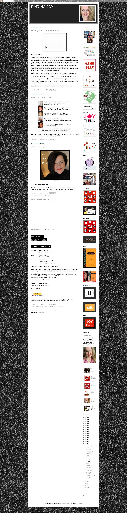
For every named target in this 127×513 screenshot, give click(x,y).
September (88, 451)
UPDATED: (37, 236)
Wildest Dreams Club (92, 370)
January (88, 467)
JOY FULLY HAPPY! (39, 147)
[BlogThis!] (51, 90)
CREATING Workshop (41, 199)
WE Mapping (92, 384)
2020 (86, 429)
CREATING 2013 (52, 57)
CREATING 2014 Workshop (38, 229)
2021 (86, 427)
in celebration (51, 274)
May (87, 459)
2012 (86, 481)
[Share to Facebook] (53, 90)
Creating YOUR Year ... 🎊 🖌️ (92, 408)
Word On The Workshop (42, 97)
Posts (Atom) (41, 312)
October (88, 449)
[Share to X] (52, 90)
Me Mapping (50, 306)
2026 (86, 417)
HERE (58, 135)
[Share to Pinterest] (55, 90)
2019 (86, 431)
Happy (45, 195)
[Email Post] (47, 89)
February (88, 465)
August (88, 453)
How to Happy (87, 335)
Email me (33, 279)
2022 (86, 425)
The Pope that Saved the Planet (92, 400)
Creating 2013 (41, 195)
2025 (86, 419)
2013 (36, 195)
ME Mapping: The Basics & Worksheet (93, 379)
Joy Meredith (51, 229)
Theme (48, 195)
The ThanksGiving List (93, 392)
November (88, 447)
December (88, 445)
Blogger (80, 503)
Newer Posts (34, 310)
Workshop (61, 306)
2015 (86, 439)
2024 (86, 421)
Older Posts (75, 310)
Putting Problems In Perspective (45, 30)
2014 (86, 441)
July (87, 455)
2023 (86, 423)
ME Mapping (85, 493)
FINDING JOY (42, 7)
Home (55, 310)
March (87, 463)
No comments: (41, 89)
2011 (86, 483)
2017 (86, 435)
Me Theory (56, 306)
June (87, 457)
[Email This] (49, 90)
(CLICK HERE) (39, 239)
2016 (86, 437)
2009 (86, 487)
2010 (86, 485)
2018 (86, 433)
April (87, 461)
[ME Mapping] (83, 495)
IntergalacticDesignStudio (66, 503)
